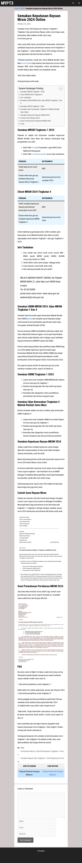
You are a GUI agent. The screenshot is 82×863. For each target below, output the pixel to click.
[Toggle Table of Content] (59, 88)
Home (16, 8)
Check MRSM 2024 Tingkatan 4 (31, 94)
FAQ (22, 124)
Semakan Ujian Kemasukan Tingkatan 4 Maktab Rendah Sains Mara (39, 110)
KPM (22, 8)
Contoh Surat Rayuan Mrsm (30, 118)
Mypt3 (7, 3)
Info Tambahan (25, 97)
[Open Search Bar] (73, 3)
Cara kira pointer (40, 154)
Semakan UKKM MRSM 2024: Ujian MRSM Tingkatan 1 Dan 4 (41, 101)
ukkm (30, 319)
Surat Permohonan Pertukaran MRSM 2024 (35, 121)
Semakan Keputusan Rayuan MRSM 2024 (35, 115)
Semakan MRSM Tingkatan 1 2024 (32, 92)
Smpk (36, 147)
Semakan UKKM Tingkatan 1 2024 (32, 106)
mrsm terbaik (27, 63)
